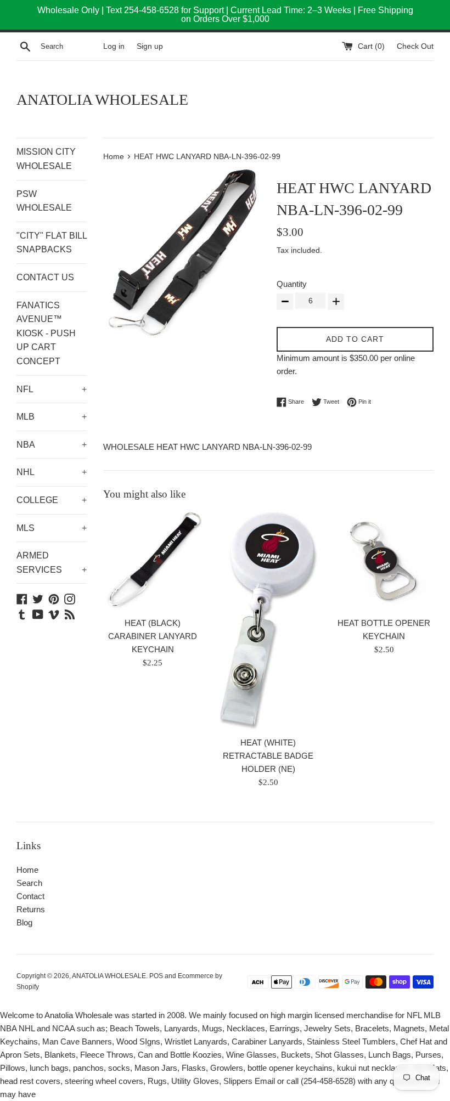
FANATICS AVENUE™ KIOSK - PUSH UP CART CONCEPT (46, 333)
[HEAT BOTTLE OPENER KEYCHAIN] (384, 561)
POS (156, 976)
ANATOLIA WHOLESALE (102, 99)
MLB (51, 416)
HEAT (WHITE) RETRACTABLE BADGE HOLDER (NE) (268, 755)
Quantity (292, 284)
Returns (30, 909)
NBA (51, 444)
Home (27, 869)
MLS (51, 528)
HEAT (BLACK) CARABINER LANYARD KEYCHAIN (152, 636)
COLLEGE (51, 500)
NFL (51, 389)
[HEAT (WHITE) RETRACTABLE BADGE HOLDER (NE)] (268, 621)
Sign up (150, 46)
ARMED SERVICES (51, 562)
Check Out (415, 46)
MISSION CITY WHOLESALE (46, 159)
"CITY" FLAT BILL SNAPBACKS (51, 243)
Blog (24, 922)
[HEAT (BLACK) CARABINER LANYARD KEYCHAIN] (153, 561)
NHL (51, 472)
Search (29, 883)
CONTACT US (45, 277)
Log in (114, 46)
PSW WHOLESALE (44, 201)
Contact (30, 896)
